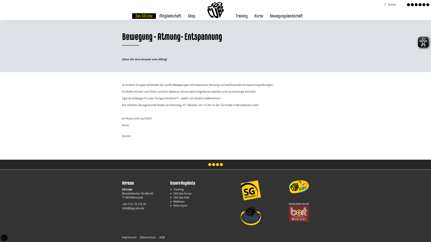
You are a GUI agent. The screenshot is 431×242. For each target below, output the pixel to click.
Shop (191, 15)
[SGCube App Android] (427, 4)
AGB (162, 237)
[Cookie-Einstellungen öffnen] (4, 237)
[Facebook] (408, 4)
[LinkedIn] (420, 4)
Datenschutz (148, 237)
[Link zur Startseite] (215, 10)
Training (242, 15)
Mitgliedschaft (170, 15)
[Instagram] (412, 4)
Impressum (129, 237)
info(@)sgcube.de (133, 208)
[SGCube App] (423, 4)
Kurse (258, 15)
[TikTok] (416, 4)
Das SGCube (144, 15)
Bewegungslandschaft (286, 15)
